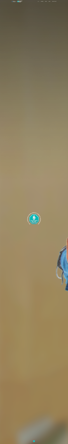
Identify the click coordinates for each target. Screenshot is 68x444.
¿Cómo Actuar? (54, 1)
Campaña (42, 1)
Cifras (49, 1)
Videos (46, 1)
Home (38, 1)
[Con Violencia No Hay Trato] (17, 1)
